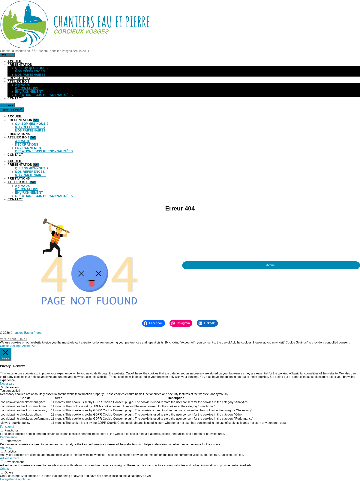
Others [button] (4, 468)
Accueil (15, 61)
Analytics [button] (6, 447)
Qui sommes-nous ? (31, 68)
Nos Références (30, 71)
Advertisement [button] (9, 458)
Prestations (19, 78)
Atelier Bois (19, 81)
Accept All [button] (28, 345)
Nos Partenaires (30, 74)
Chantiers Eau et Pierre (26, 332)
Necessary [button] (7, 383)
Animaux (22, 84)
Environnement (29, 91)
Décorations (26, 88)
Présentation (20, 64)
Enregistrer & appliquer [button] (15, 479)
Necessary (11, 387)
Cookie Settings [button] (10, 345)
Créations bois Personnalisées (44, 95)
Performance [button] (8, 437)
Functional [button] (7, 426)
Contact (15, 98)
